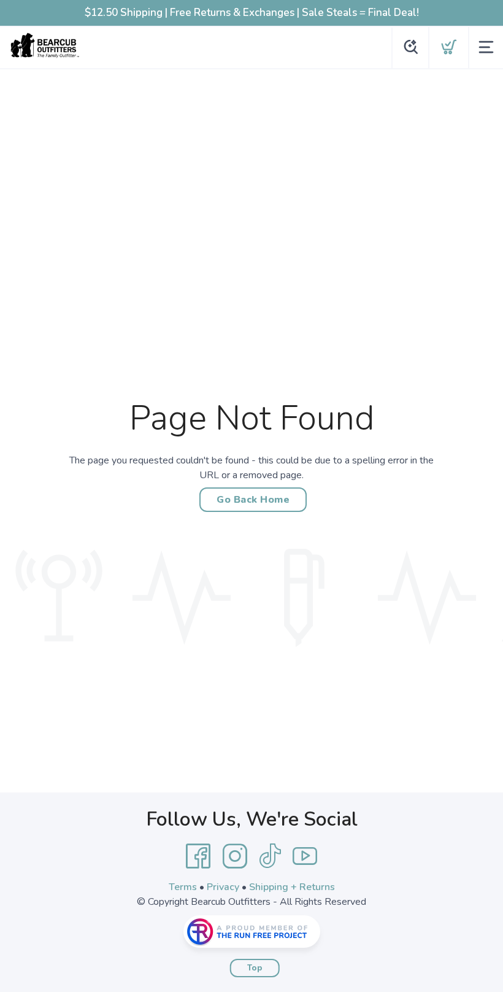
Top (255, 968)
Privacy (223, 887)
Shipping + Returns (292, 887)
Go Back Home (253, 499)
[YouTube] (304, 856)
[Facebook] (198, 856)
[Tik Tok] (269, 856)
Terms (183, 887)
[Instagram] (235, 856)
